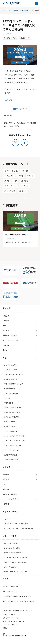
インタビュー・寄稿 (10, 370)
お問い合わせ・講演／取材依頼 (14, 621)
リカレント (24, 186)
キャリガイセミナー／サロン (13, 374)
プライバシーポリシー (11, 625)
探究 (15, 181)
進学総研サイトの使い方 (11, 618)
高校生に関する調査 (10, 543)
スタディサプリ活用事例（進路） (15, 436)
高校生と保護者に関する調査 (13, 553)
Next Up (7, 519)
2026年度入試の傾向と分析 (16, 235)
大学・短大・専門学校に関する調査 (15, 557)
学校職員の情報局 (10, 511)
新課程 (21, 176)
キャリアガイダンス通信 (12, 450)
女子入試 (30, 176)
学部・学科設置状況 (10, 567)
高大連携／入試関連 (10, 365)
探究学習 (7, 398)
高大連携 (25, 171)
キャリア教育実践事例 (11, 393)
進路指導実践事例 (10, 389)
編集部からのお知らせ (11, 460)
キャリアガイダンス (10, 591)
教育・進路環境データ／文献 (13, 384)
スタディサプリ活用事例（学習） (15, 441)
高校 (5, 357)
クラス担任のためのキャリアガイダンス (17, 596)
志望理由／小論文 (10, 426)
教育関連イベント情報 (11, 379)
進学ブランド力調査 (11, 171)
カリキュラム (9, 176)
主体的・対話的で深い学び (13, 407)
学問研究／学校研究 (10, 422)
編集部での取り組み (10, 455)
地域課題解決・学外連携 (12, 412)
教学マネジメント (10, 186)
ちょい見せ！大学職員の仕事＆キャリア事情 (18, 528)
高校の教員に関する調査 (12, 548)
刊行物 (6, 579)
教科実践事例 (8, 403)
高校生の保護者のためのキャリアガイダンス (18, 601)
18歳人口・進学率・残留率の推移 (15, 562)
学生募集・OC (25, 38)
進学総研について (9, 615)
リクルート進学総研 (12, 10)
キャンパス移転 (10, 191)
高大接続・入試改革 (10, 38)
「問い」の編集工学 (10, 431)
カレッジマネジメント (11, 586)
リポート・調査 (9, 535)
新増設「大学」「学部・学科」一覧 (15, 572)
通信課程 (22, 191)
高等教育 (6, 308)
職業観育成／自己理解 (11, 417)
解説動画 (25, 10)
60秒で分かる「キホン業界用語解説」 (16, 524)
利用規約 (6, 628)
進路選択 (25, 181)
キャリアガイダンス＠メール (13, 445)
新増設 (7, 181)
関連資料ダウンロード (20, 109)
